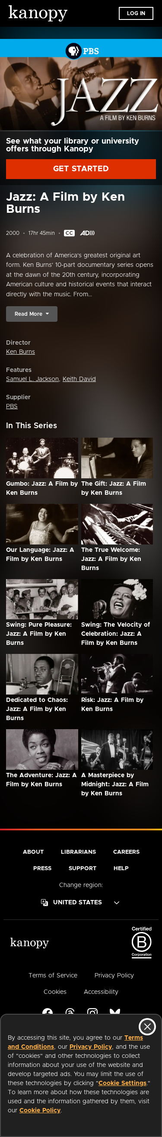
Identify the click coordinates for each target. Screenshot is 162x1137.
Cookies (55, 992)
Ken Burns (20, 352)
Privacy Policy (91, 1047)
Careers (126, 852)
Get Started (81, 169)
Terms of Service (53, 976)
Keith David (79, 379)
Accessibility (101, 992)
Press (42, 868)
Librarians (78, 852)
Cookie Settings (122, 1083)
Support (82, 868)
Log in (136, 13)
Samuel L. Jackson (32, 379)
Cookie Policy (39, 1111)
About (33, 852)
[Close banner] (147, 1027)
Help (121, 868)
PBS (12, 407)
